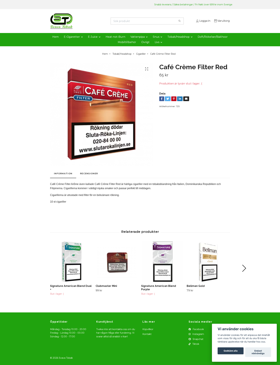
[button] (244, 272)
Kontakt (147, 338)
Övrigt (145, 46)
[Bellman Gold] (208, 266)
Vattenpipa (137, 41)
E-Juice (93, 41)
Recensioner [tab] (89, 178)
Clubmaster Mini (106, 290)
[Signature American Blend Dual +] (71, 266)
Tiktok (195, 348)
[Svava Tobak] (95, 21)
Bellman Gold (196, 290)
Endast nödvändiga (258, 352)
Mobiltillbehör (127, 46)
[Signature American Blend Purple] (162, 266)
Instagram (198, 338)
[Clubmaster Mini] (117, 266)
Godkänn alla (231, 351)
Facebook (198, 333)
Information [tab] (63, 178)
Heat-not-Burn (115, 41)
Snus (156, 41)
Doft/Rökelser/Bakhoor (213, 41)
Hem (55, 41)
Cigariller (141, 58)
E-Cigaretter (72, 41)
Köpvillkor (147, 333)
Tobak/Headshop (178, 41)
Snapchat (197, 343)
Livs (157, 46)
